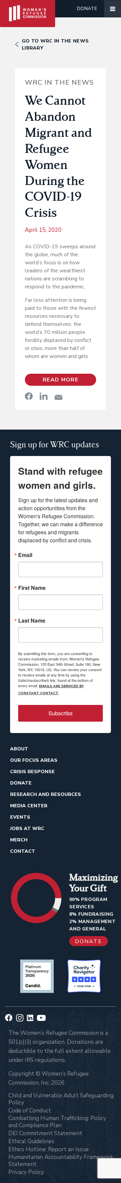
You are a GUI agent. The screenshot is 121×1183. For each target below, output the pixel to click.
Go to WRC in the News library (55, 44)
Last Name (31, 620)
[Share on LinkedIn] (44, 396)
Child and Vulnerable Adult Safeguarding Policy (61, 1099)
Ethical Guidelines (31, 1141)
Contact (22, 851)
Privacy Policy (26, 1172)
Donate (87, 8)
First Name (32, 587)
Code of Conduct (29, 1110)
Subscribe (60, 713)
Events (20, 817)
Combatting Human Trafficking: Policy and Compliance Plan (57, 1122)
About (19, 749)
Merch (19, 840)
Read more (60, 379)
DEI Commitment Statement (45, 1133)
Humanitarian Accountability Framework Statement (60, 1161)
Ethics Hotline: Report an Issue (48, 1149)
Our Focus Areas (33, 760)
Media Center (28, 806)
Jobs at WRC (27, 828)
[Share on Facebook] (29, 396)
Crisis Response (32, 771)
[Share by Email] (58, 397)
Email (25, 555)
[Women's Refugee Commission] (27, 8)
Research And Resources (45, 794)
